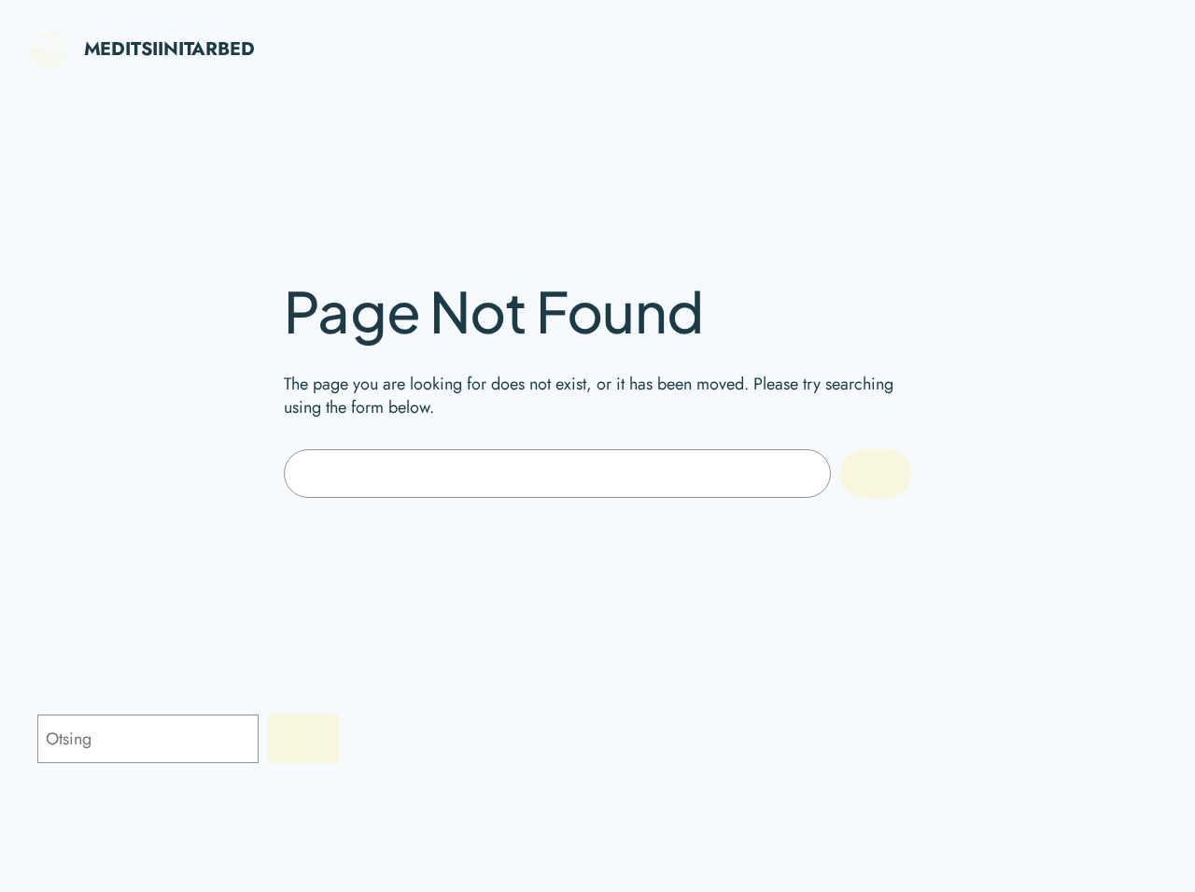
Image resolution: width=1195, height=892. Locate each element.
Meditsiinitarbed (169, 49)
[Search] (875, 473)
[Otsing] (303, 739)
